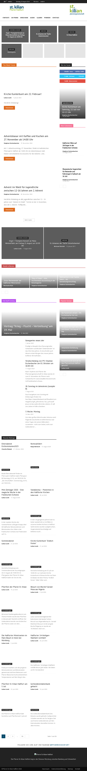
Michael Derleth (59, 246)
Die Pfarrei (14, 17)
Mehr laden (28, 220)
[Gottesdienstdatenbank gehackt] (43, 701)
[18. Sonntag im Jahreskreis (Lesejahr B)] (12, 392)
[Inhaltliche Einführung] (72, 346)
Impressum (45, 769)
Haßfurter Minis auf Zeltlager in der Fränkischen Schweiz (70, 145)
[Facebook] (76, 1)
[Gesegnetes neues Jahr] (12, 346)
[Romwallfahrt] (43, 459)
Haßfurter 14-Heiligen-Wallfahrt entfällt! (40, 636)
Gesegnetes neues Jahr (34, 340)
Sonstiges (55, 17)
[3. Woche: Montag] (12, 417)
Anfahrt (43, 1)
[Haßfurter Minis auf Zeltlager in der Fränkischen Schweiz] (72, 139)
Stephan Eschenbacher (11, 143)
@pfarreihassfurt (59, 745)
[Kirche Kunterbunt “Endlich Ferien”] (43, 558)
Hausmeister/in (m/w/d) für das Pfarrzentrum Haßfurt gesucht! (71, 363)
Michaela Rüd (8, 285)
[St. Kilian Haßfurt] (71, 34)
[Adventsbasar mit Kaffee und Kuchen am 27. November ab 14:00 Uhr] (29, 130)
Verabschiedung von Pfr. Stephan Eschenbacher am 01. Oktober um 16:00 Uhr (39, 363)
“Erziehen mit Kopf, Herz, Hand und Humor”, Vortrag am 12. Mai (72, 329)
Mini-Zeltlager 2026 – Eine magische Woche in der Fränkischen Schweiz (13, 492)
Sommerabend (8, 541)
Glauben (39, 17)
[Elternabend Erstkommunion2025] (14, 461)
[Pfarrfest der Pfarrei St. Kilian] (14, 602)
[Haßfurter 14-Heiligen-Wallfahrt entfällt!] (43, 653)
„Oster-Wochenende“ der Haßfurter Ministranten (12, 281)
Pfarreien (47, 17)
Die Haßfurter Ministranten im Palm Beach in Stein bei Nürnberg (14, 638)
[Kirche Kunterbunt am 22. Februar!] (29, 85)
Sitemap (70, 769)
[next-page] (64, 186)
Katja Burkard (35, 446)
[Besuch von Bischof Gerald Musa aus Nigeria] (43, 604)
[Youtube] (83, 1)
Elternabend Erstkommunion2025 (10, 445)
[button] (82, 18)
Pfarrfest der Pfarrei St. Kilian (14, 587)
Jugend (32, 17)
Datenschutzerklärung (59, 769)
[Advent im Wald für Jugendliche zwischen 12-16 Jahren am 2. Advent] (29, 181)
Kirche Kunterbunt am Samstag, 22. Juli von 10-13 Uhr (71, 109)
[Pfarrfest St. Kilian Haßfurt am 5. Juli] (14, 701)
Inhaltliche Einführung (70, 348)
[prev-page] (61, 186)
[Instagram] (80, 1)
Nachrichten (67, 103)
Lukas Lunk (7, 98)
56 (22, 736)
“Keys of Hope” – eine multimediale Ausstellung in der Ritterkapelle (43, 280)
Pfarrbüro (36, 1)
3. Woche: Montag (32, 411)
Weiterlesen (9, 108)
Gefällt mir (79, 71)
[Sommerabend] (14, 556)
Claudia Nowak (7, 449)
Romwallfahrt (36, 444)
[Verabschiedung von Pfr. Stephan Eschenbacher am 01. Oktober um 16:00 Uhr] (12, 367)
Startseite (6, 17)
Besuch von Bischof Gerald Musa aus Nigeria (41, 588)
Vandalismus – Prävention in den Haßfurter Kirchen (42, 491)
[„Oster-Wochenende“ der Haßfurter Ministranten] (15, 279)
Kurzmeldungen (15, 30)
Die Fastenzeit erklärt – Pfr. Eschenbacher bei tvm (71, 314)
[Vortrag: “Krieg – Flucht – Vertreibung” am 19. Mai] (29, 320)
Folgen (81, 76)
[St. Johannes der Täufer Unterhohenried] (43, 34)
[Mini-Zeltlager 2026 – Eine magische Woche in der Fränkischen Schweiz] (14, 510)
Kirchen (43, 31)
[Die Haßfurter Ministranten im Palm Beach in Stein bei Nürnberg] (14, 655)
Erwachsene (24, 17)
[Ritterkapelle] (12, 51)
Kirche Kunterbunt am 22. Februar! (23, 94)
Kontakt (77, 769)
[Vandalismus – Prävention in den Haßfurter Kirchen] (43, 507)
